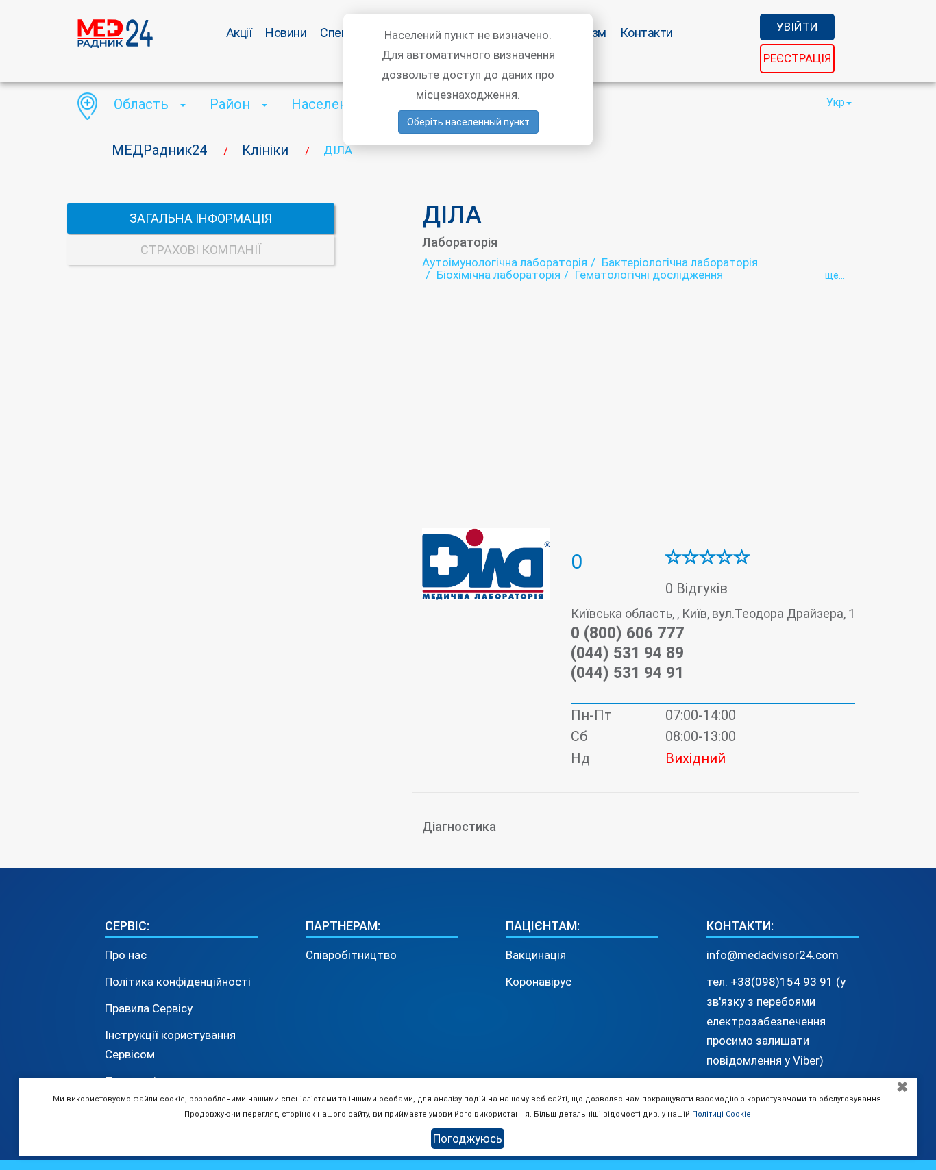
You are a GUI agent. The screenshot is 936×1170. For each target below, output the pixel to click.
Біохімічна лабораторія (498, 275)
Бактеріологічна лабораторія (680, 262)
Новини (285, 32)
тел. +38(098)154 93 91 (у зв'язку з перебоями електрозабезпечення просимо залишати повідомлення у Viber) (776, 1021)
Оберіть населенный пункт (468, 121)
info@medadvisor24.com (772, 955)
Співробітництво (351, 955)
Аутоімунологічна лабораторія (504, 262)
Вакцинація (536, 955)
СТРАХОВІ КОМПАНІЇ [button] (200, 249)
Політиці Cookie (721, 1114)
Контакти (646, 32)
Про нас (126, 955)
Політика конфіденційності (178, 981)
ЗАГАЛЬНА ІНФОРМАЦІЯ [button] (201, 218)
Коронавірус (538, 981)
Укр (835, 102)
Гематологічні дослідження (649, 275)
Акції (239, 32)
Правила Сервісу (149, 1008)
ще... (835, 275)
